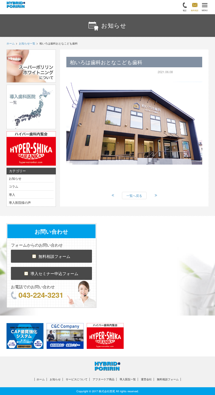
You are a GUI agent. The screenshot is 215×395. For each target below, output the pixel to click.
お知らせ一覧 (27, 43)
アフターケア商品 (103, 379)
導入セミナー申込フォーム (54, 273)
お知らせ (15, 178)
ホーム (41, 379)
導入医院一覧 (127, 379)
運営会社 (146, 379)
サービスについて (77, 379)
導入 (12, 194)
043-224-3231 (40, 295)
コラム (13, 186)
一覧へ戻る (134, 195)
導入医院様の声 (20, 202)
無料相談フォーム (54, 256)
